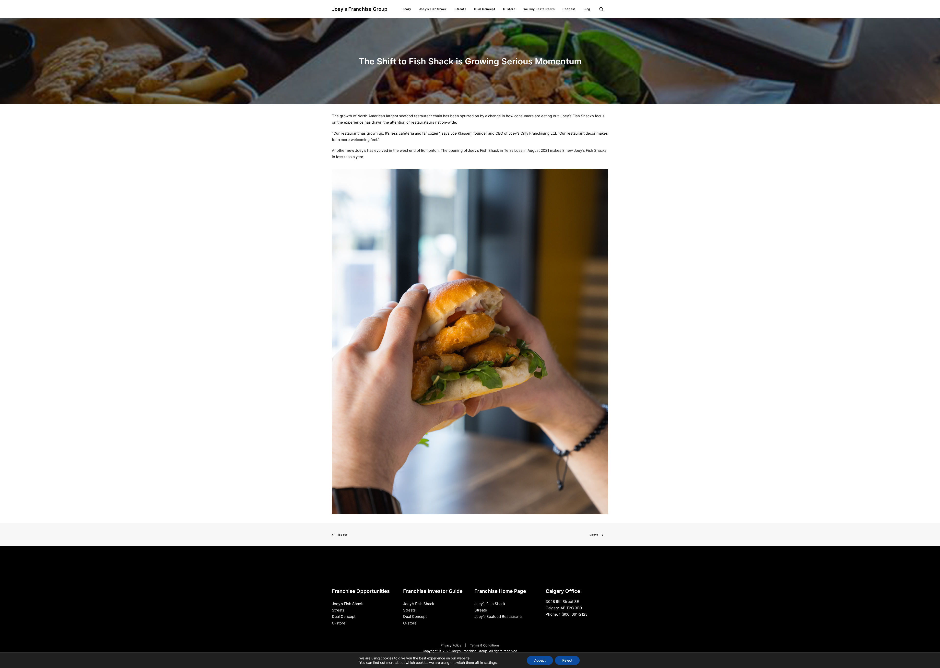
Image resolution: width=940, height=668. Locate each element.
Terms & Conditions (485, 645)
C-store (509, 9)
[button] (603, 9)
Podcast (569, 9)
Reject (567, 660)
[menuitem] (407, 9)
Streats (460, 9)
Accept (540, 660)
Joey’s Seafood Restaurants (498, 616)
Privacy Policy (451, 645)
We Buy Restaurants (539, 9)
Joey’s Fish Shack (433, 9)
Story (407, 9)
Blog (587, 9)
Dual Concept (484, 9)
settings (490, 662)
